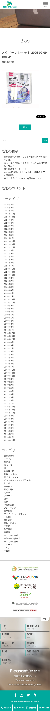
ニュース (8, 544)
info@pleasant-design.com (28, 684)
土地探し (8, 516)
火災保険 (8, 510)
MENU (45, 6)
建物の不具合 (10, 523)
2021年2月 (9, 262)
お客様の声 (9, 471)
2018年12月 (9, 333)
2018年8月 (9, 345)
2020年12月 (9, 268)
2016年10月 (9, 412)
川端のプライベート (13, 474)
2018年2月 (9, 363)
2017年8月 (9, 382)
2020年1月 (9, 296)
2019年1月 (9, 329)
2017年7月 (9, 385)
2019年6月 (9, 314)
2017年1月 (9, 403)
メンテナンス (10, 507)
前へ (25, 127)
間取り (7, 492)
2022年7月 (9, 225)
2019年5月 (9, 317)
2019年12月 (9, 299)
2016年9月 (9, 415)
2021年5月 (9, 253)
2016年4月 (9, 427)
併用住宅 (8, 520)
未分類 (7, 550)
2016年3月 (9, 430)
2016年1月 (9, 437)
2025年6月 (9, 210)
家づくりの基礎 (11, 541)
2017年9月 (9, 378)
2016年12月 (9, 406)
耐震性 (7, 532)
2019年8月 (9, 308)
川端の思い (9, 489)
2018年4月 (9, 357)
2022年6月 (9, 228)
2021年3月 (9, 259)
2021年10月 (9, 247)
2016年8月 (9, 418)
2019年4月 (9, 320)
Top (44, 619)
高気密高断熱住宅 (12, 538)
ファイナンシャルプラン (15, 513)
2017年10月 (9, 375)
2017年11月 (9, 372)
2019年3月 (9, 323)
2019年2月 (9, 326)
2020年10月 (9, 274)
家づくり (8, 464)
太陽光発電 (9, 455)
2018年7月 (9, 348)
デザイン (8, 458)
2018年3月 (9, 360)
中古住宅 (8, 486)
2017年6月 (9, 388)
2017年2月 (9, 400)
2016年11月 (9, 409)
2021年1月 (9, 265)
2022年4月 (9, 231)
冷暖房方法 (9, 504)
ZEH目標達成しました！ (15, 169)
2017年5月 (9, 391)
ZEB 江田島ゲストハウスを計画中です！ (22, 178)
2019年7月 (9, 311)
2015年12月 (9, 440)
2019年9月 (9, 305)
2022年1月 (9, 238)
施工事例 (8, 529)
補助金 (7, 461)
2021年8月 (9, 250)
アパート (8, 495)
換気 (6, 501)
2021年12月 (9, 241)
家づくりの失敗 (11, 535)
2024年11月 (9, 216)
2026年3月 (9, 207)
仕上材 (7, 483)
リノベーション (11, 477)
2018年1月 (9, 366)
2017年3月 (9, 397)
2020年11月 (9, 271)
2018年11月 (9, 336)
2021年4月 (9, 256)
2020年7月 (9, 280)
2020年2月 (9, 293)
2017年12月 (9, 369)
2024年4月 (9, 219)
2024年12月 (9, 213)
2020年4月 (9, 290)
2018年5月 (9, 354)
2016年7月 (9, 421)
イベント (8, 547)
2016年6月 (9, 424)
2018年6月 (9, 351)
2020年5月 (9, 287)
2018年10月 (9, 339)
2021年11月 (9, 244)
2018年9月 (9, 342)
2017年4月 (9, 394)
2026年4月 (9, 204)
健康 (6, 498)
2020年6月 (9, 284)
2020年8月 (9, 277)
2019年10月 (9, 302)
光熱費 (7, 526)
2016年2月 (9, 434)
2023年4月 (9, 222)
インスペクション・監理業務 (17, 480)
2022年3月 (9, 235)
